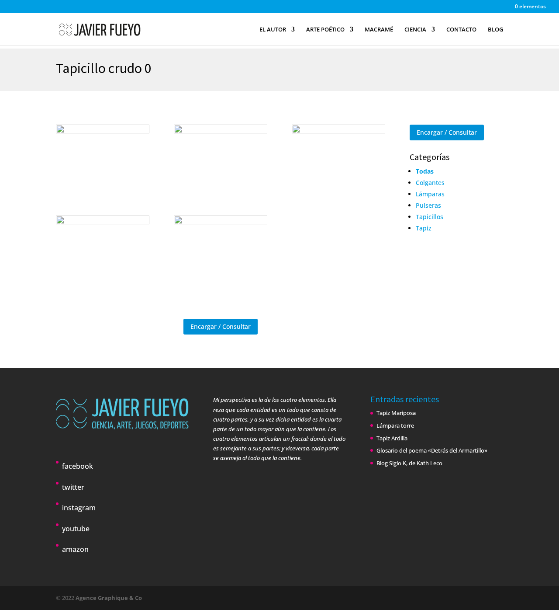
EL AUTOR (272, 29)
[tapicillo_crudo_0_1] (220, 249)
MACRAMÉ (379, 29)
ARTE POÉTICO (325, 29)
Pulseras (428, 205)
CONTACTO (461, 29)
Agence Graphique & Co (109, 598)
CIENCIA (415, 29)
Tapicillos (429, 217)
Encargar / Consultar (220, 326)
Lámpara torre (395, 425)
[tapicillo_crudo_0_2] (102, 249)
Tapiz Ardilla (391, 438)
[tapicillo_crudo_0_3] (220, 158)
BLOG (495, 29)
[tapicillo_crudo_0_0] (102, 158)
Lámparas (430, 194)
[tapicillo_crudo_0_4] (338, 158)
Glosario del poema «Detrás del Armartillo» (431, 450)
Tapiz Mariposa (396, 413)
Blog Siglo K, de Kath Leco (409, 463)
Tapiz (423, 228)
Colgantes (430, 182)
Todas (425, 171)
